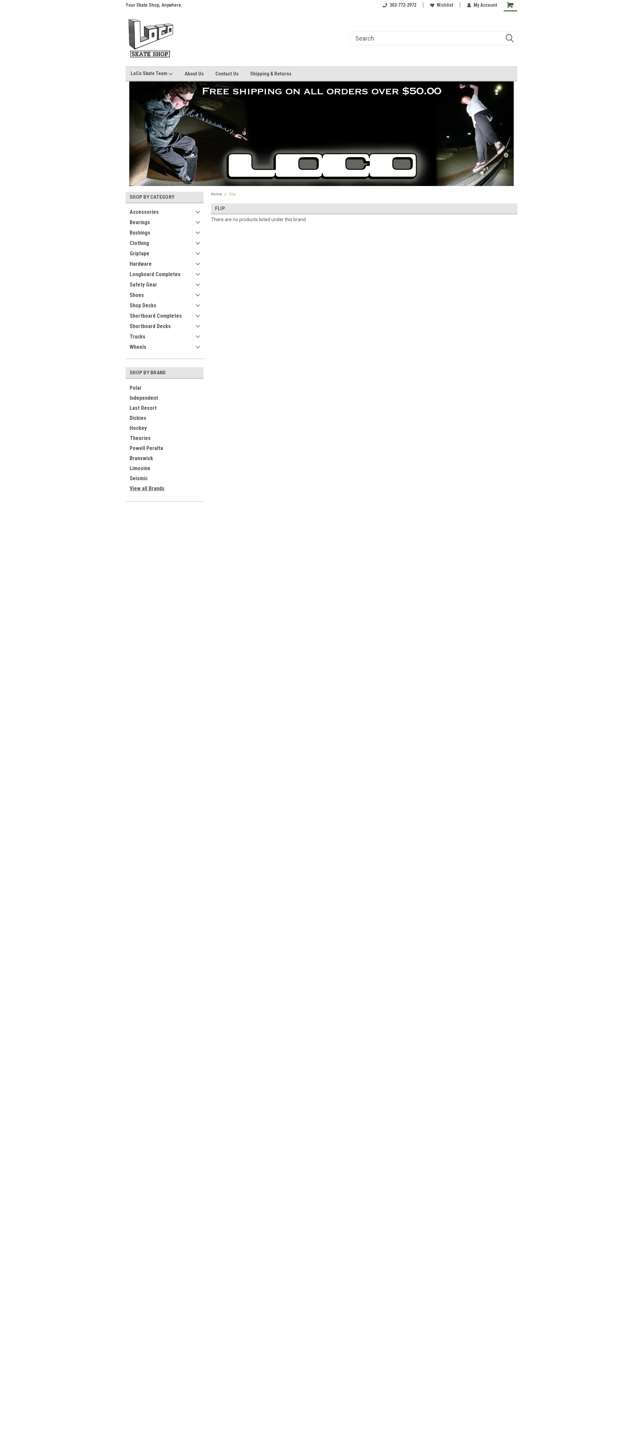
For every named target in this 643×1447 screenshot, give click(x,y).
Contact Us (226, 74)
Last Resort (143, 408)
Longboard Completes (155, 274)
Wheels (138, 347)
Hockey (138, 428)
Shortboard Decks (150, 326)
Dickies (138, 418)
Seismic (139, 478)
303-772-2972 (402, 5)
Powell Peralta (146, 448)
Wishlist (445, 5)
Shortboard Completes (156, 316)
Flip (232, 194)
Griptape (139, 253)
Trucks (137, 336)
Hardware (141, 264)
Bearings (140, 222)
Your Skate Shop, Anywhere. (154, 5)
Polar (136, 388)
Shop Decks (143, 305)
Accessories (144, 212)
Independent (144, 398)
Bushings (140, 233)
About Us (194, 74)
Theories (140, 438)
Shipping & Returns (270, 74)
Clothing (139, 243)
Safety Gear (143, 284)
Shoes (137, 295)
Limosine (140, 468)
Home (216, 194)
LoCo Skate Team (149, 73)
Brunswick (141, 458)
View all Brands (147, 488)
